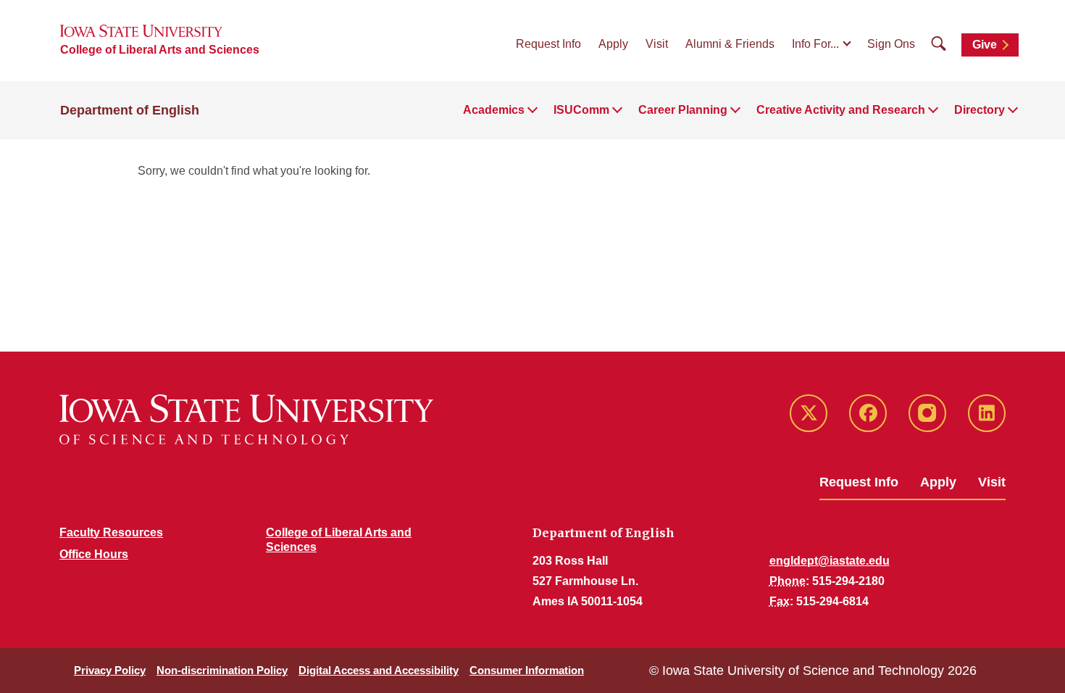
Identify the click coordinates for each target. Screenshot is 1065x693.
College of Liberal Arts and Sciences (159, 49)
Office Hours (93, 554)
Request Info (548, 44)
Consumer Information (526, 670)
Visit (657, 44)
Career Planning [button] (682, 110)
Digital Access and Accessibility (378, 670)
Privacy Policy (110, 670)
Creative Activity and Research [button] (840, 110)
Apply (613, 44)
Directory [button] (979, 110)
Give (984, 44)
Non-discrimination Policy (222, 670)
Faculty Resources (111, 532)
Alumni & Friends (729, 44)
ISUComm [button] (581, 110)
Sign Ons (891, 44)
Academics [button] (494, 110)
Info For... (815, 44)
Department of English (129, 110)
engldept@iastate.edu (829, 561)
